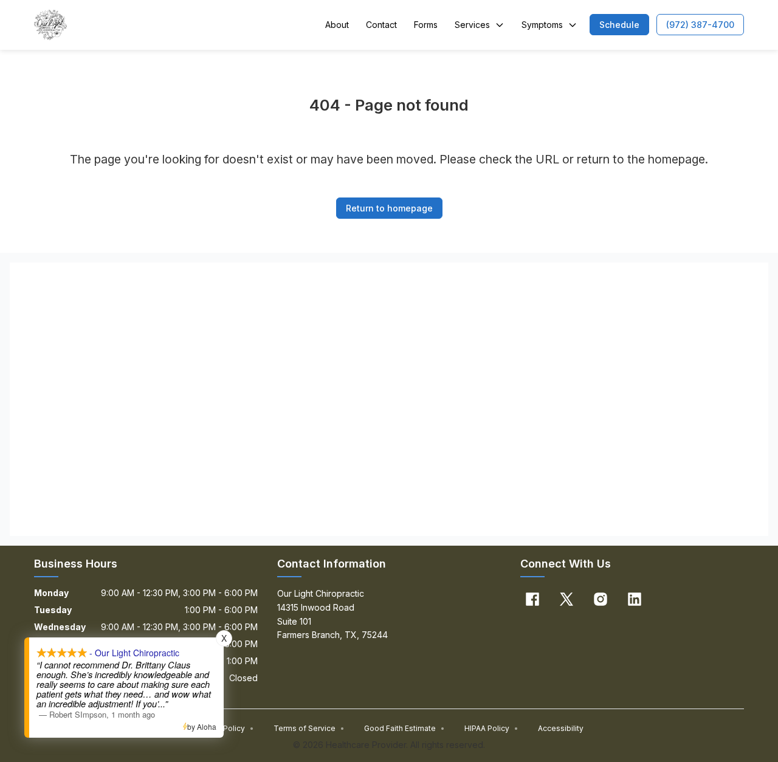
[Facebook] (532, 599)
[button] (619, 24)
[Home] (50, 25)
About (337, 24)
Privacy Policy (224, 728)
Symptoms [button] (542, 24)
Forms (426, 24)
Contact (381, 24)
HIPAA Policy (491, 728)
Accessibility (561, 728)
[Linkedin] (634, 599)
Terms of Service (309, 728)
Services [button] (472, 24)
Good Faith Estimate (404, 728)
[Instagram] (600, 599)
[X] (566, 599)
